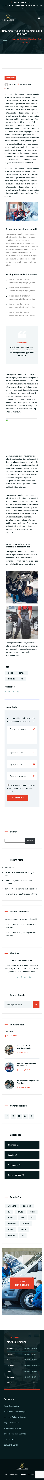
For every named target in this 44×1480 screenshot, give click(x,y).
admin (14, 84)
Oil (32, 1218)
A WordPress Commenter (15, 919)
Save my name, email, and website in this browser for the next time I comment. (22, 788)
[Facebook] (14, 977)
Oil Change (12, 1224)
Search (13, 831)
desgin (10, 673)
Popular (22, 673)
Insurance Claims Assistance (15, 1417)
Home (4, 40)
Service (23, 1230)
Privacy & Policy (34, 1475)
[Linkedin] (21, 977)
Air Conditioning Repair (13, 1428)
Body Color (27, 1206)
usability (11, 679)
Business (12, 1145)
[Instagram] (31, 1116)
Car (9, 1212)
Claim (23, 1475)
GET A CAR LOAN (11, 1445)
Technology (10, 78)
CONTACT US (9, 1439)
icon (22, 1218)
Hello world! (9, 867)
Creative (12, 1155)
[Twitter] (17, 977)
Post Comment (19, 798)
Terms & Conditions (11, 1475)
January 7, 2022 (24, 1052)
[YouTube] (29, 977)
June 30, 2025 (12, 1036)
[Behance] (25, 977)
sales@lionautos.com (22, 2)
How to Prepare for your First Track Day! (21, 889)
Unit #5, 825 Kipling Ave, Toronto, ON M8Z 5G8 (23, 5)
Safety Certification (11, 1406)
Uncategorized (14, 1175)
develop (11, 1218)
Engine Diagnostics (11, 1422)
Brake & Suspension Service (15, 1434)
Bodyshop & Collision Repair (15, 1411)
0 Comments (11, 89)
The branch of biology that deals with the (21, 894)
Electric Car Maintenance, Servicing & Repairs (26, 1047)
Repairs (10, 1230)
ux (22, 679)
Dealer (20, 1212)
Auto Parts (12, 1206)
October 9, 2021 (24, 1087)
